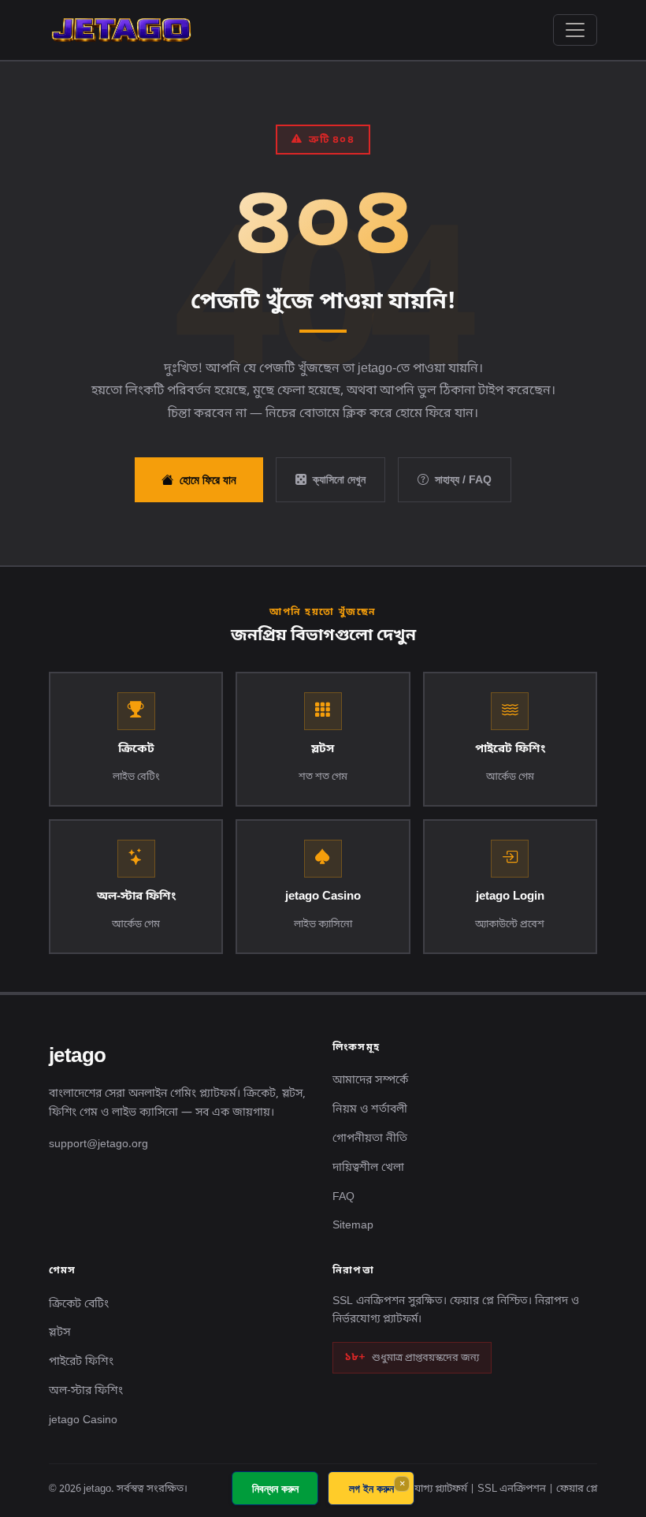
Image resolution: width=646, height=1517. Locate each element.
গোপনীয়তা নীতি (369, 1138)
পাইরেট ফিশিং (81, 1362)
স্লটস (60, 1332)
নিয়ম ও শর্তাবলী (369, 1109)
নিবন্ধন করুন (275, 1488)
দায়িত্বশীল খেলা (368, 1168)
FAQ (343, 1197)
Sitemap (352, 1225)
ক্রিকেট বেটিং (79, 1304)
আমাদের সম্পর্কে (370, 1080)
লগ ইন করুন (371, 1488)
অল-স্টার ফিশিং (86, 1391)
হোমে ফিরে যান (208, 479)
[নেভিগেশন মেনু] (575, 30)
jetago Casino (83, 1420)
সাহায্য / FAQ (463, 479)
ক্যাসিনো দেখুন (339, 479)
